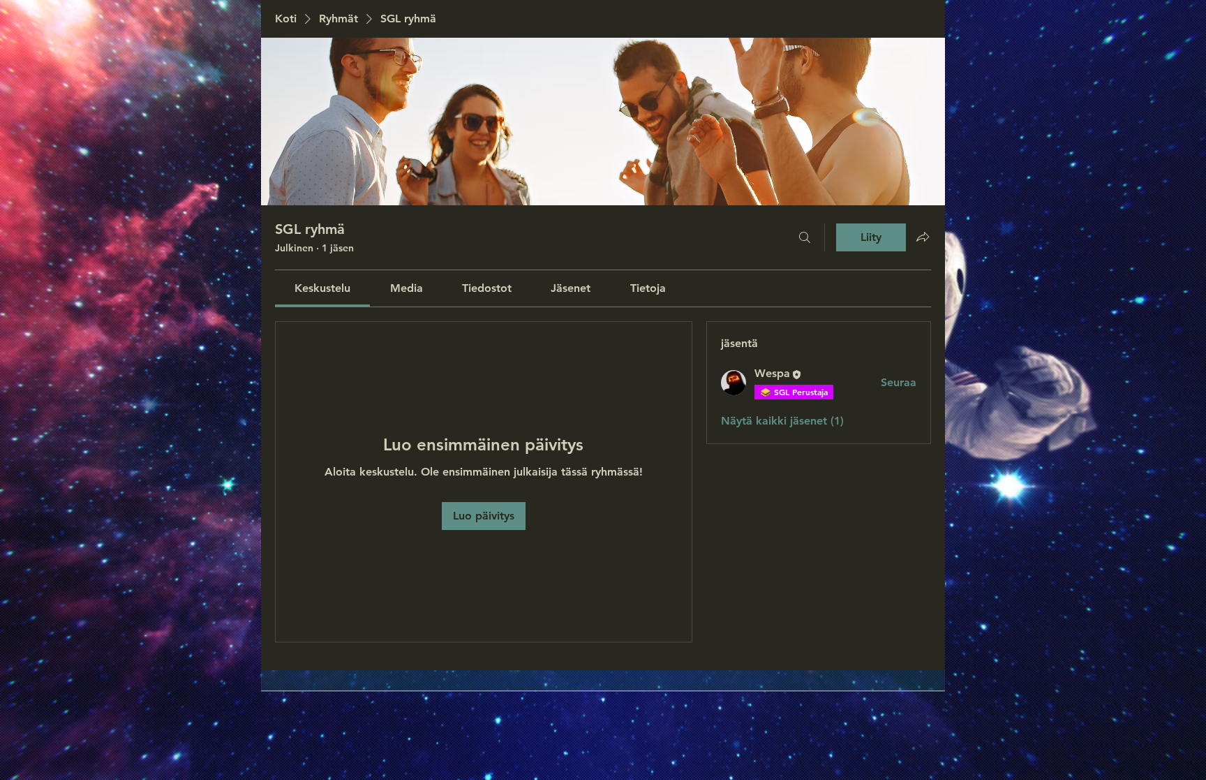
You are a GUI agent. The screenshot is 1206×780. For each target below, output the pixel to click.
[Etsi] (804, 237)
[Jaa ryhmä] (922, 236)
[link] (322, 288)
